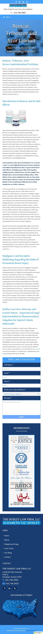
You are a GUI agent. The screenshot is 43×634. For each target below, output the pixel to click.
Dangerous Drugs (11, 544)
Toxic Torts (8, 548)
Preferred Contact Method (15, 390)
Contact (7, 557)
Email (7, 373)
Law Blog (8, 553)
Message (8, 398)
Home (6, 536)
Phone (7, 381)
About (6, 540)
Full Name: (8, 365)
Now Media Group (31, 630)
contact (38, 349)
